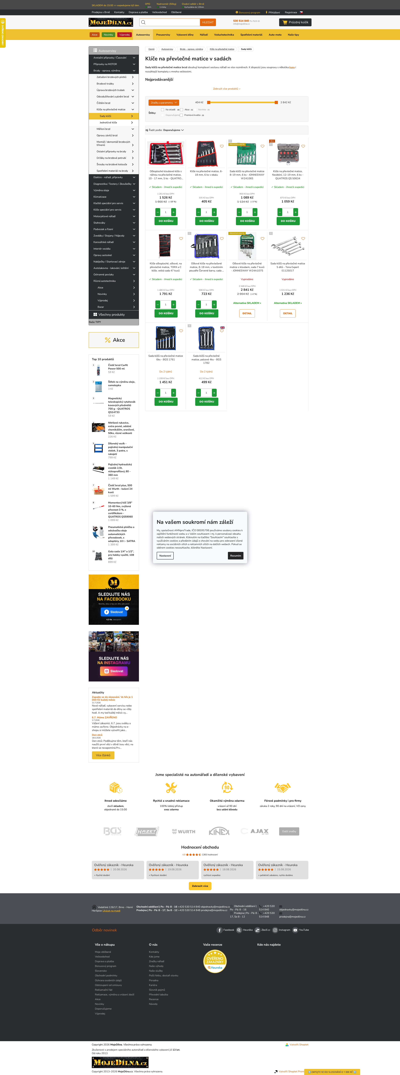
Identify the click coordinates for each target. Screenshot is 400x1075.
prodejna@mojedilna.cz (214, 910)
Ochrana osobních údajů (108, 980)
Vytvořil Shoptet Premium (293, 1071)
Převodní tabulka (158, 994)
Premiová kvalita (194, 115)
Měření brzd (103, 129)
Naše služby (156, 971)
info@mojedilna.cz (241, 24)
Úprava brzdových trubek (111, 90)
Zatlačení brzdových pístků (111, 77)
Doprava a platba (138, 12)
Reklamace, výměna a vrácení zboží (114, 994)
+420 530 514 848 (189, 910)
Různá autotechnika (105, 281)
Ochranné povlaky (104, 274)
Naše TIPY (95, 322)
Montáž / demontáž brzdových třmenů (113, 143)
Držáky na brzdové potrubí (111, 158)
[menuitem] (95, 34)
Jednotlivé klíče (108, 122)
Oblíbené (176, 12)
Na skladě (172, 109)
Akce (100, 287)
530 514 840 (246, 21)
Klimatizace (100, 197)
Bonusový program (249, 12)
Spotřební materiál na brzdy (112, 171)
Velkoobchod (159, 12)
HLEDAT (208, 22)
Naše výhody (156, 966)
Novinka (204, 109)
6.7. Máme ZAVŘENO (104, 717)
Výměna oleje (101, 190)
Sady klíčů (105, 116)
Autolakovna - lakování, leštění (111, 268)
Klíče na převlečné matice (111, 109)
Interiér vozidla (102, 248)
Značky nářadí (156, 961)
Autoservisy (107, 51)
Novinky (102, 294)
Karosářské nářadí (104, 242)
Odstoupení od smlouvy (108, 985)
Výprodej (103, 300)
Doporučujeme (173, 115)
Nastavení (165, 555)
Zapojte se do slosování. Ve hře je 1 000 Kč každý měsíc (112, 698)
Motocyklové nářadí (105, 216)
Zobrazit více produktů (225, 88)
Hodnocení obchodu (200, 847)
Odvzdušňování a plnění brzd (113, 96)
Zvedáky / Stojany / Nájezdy (109, 235)
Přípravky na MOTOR (105, 64)
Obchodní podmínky (106, 975)
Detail (247, 313)
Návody (153, 1004)
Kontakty (119, 12)
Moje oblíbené (103, 952)
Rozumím (235, 555)
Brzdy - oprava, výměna (107, 70)
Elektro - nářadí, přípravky (108, 177)
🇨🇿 (301, 12)
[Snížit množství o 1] (157, 212)
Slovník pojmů (157, 990)
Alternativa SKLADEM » (247, 303)
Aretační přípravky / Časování (110, 57)
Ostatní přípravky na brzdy (111, 151)
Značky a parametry (162, 102)
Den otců (97, 735)
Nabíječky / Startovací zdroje (109, 261)
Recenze (154, 999)
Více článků (103, 755)
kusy (292, 67)
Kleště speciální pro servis (108, 203)
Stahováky (99, 223)
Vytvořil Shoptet (299, 1044)
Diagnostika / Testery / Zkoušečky (112, 184)
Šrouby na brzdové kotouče (112, 164)
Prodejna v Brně (101, 12)
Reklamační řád (103, 990)
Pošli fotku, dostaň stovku (163, 975)
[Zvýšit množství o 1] (173, 212)
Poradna (153, 980)
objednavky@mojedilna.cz (215, 907)
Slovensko (101, 971)
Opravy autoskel (103, 255)
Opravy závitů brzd (107, 135)
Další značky (289, 831)
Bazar (101, 307)
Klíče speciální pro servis (107, 209)
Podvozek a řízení (103, 229)
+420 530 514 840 (189, 907)
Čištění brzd (103, 103)
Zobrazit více (200, 886)
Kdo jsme (154, 956)
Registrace (291, 12)
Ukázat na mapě (111, 910)
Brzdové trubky (105, 83)
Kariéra (153, 985)
